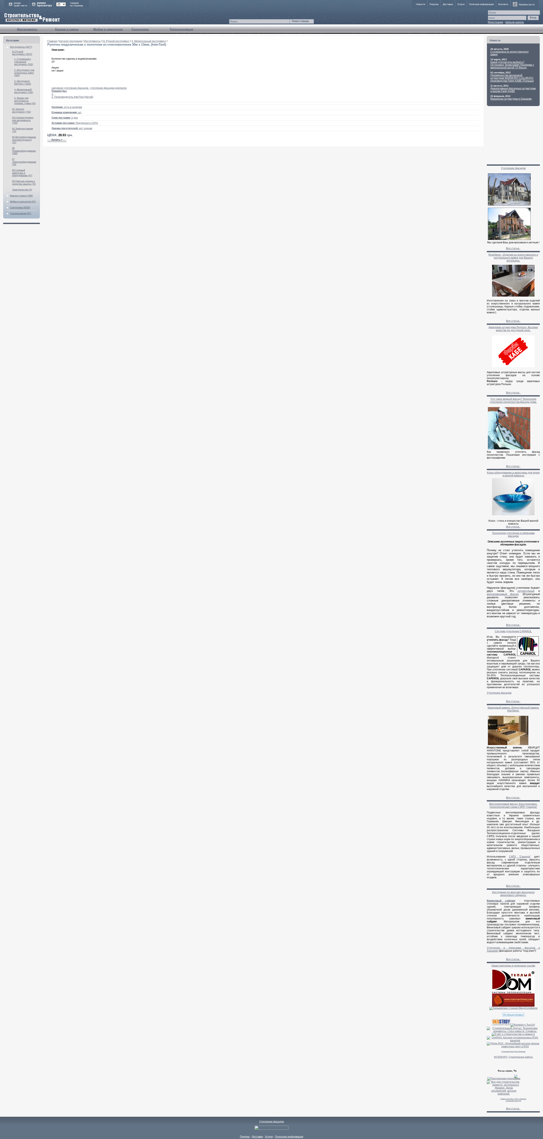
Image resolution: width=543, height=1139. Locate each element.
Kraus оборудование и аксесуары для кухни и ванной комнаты (513, 474)
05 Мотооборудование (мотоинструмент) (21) (24, 140)
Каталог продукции (70, 41)
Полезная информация (481, 4)
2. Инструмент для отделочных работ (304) (24, 73)
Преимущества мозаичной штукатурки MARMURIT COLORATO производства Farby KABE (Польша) (512, 78)
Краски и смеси (66, 29)
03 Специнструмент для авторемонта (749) (23, 120)
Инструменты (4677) (21, 47)
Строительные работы (521, 1057)
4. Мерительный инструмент (149, 41)
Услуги (461, 4)
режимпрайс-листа (20, 4)
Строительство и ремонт (32, 18)
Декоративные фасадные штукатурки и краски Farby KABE (513, 90)
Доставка (448, 4)
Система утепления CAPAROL (513, 631)
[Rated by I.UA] (271, 1128)
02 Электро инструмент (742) (21, 110)
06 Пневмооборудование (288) (24, 151)
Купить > (57, 139)
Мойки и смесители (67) (23, 201)
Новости (420, 4)
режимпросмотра (44, 4)
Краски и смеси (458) (21, 195)
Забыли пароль (514, 22)
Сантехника (140, 29)
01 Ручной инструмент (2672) (22, 52)
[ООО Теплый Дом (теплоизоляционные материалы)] (513, 992)
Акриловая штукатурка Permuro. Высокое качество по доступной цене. (513, 329)
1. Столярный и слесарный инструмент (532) (23, 62)
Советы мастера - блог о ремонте (513, 1099)
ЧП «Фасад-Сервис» (513, 1014)
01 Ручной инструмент (116, 41)
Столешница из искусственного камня (509, 53)
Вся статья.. (513, 248)
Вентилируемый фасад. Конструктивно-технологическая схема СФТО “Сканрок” (513, 805)
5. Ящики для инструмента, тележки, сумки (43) (25, 101)
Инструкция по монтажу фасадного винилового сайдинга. (513, 894)
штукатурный (526, 591)
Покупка (434, 4)
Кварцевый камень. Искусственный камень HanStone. (513, 709)
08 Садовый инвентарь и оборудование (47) (22, 173)
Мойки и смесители (108, 29)
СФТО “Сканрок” (520, 856)
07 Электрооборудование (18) (24, 162)
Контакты (503, 4)
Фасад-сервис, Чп (507, 1070)
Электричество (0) (22, 189)
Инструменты (27, 29)
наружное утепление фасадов (70, 88)
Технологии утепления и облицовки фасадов (513, 535)
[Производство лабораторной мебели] (513, 1005)
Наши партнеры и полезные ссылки (513, 965)
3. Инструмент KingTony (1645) (22, 82)
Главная (52, 41)
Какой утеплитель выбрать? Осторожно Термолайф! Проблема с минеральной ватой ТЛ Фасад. (512, 65)
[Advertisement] (263, 160)
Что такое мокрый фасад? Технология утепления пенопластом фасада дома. (513, 400)
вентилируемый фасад (503, 594)
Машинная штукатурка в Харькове (511, 98)
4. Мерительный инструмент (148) (23, 91)
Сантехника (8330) (20, 207)
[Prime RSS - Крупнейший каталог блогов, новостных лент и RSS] (513, 1046)
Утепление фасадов (513, 168)
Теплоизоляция (181, 29)
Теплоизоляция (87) (20, 213)
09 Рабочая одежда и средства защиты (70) (24, 182)
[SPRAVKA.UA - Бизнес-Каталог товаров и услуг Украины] (502, 1076)
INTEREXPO (500, 1057)
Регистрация (495, 22)
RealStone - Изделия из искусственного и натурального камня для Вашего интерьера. (513, 257)
